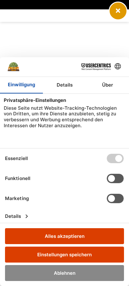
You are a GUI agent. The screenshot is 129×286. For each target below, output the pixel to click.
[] (118, 18)
